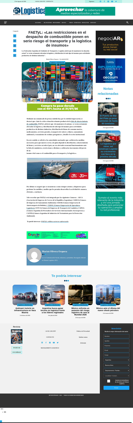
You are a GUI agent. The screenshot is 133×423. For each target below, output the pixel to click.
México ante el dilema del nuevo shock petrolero (108, 309)
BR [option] (5, 412)
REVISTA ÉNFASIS (53, 395)
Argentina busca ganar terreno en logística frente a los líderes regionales (53, 310)
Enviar (116, 388)
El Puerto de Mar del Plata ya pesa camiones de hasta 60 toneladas (108, 119)
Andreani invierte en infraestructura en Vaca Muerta (25, 310)
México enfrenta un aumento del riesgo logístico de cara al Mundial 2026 (80, 311)
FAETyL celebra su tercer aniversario (54, 221)
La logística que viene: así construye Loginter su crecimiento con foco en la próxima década (108, 150)
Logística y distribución (25, 305)
